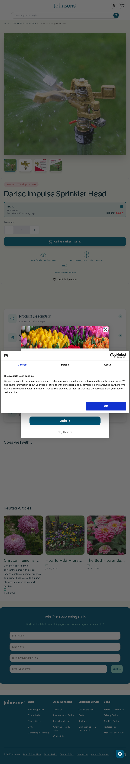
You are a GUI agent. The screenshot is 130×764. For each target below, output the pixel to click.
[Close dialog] (105, 329)
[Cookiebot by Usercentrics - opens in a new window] (112, 355)
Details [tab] (65, 364)
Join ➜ (65, 421)
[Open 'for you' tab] (120, 754)
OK (106, 406)
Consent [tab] (22, 364)
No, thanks (65, 432)
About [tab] (107, 364)
